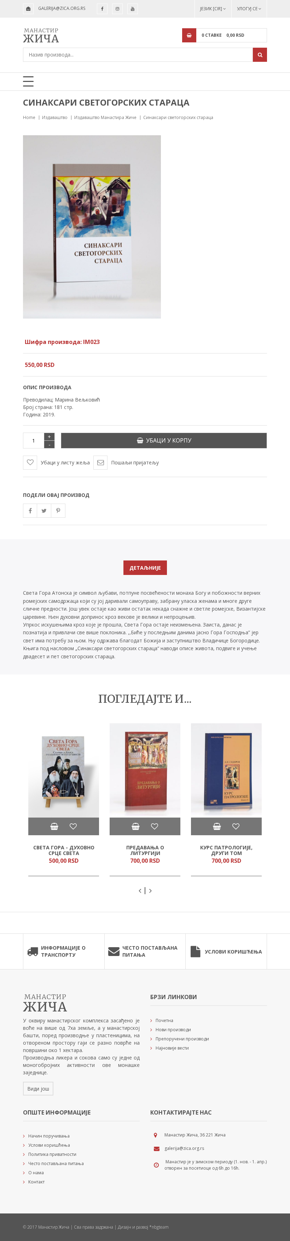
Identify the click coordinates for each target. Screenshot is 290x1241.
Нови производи (173, 1030)
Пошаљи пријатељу (135, 462)
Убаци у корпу (167, 440)
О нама (36, 1173)
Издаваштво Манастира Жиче (105, 117)
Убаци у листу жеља (65, 462)
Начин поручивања (49, 1136)
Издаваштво (55, 117)
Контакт (36, 1182)
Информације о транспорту (63, 951)
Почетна (164, 1020)
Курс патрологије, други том (226, 850)
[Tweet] (44, 511)
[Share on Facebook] (30, 511)
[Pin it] (58, 511)
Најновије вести (172, 1048)
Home (29, 117)
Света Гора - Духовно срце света (63, 850)
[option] (63, 800)
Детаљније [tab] (145, 567)
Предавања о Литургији (145, 850)
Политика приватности (52, 1154)
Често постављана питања (150, 951)
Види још (38, 1088)
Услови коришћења (233, 951)
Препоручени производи (182, 1039)
